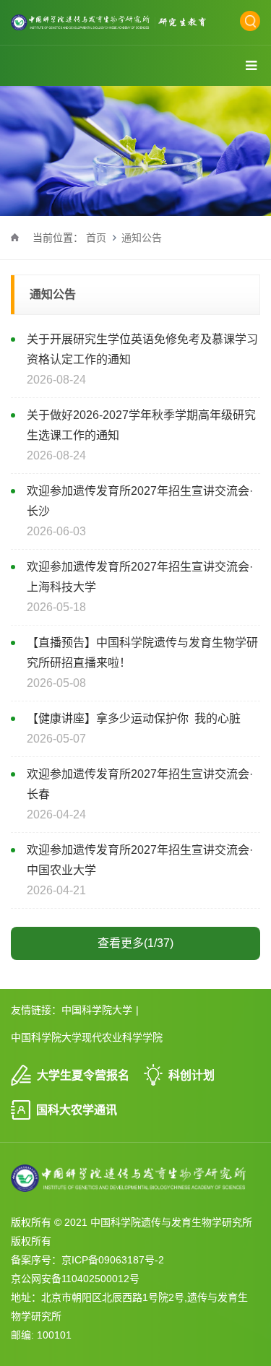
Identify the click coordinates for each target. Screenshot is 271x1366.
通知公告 (141, 237)
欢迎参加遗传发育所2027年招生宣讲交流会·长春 (140, 784)
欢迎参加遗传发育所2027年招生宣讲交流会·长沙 (140, 501)
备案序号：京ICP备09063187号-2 (87, 1260)
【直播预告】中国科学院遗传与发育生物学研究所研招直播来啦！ (142, 652)
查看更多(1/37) (135, 943)
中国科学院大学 (96, 1010)
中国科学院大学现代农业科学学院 (87, 1037)
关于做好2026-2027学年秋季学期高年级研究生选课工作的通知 (141, 425)
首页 (96, 237)
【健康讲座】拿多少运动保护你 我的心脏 (134, 718)
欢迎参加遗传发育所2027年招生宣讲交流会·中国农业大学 (140, 860)
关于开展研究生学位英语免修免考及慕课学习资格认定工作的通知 (142, 349)
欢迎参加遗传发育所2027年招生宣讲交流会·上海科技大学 (140, 577)
